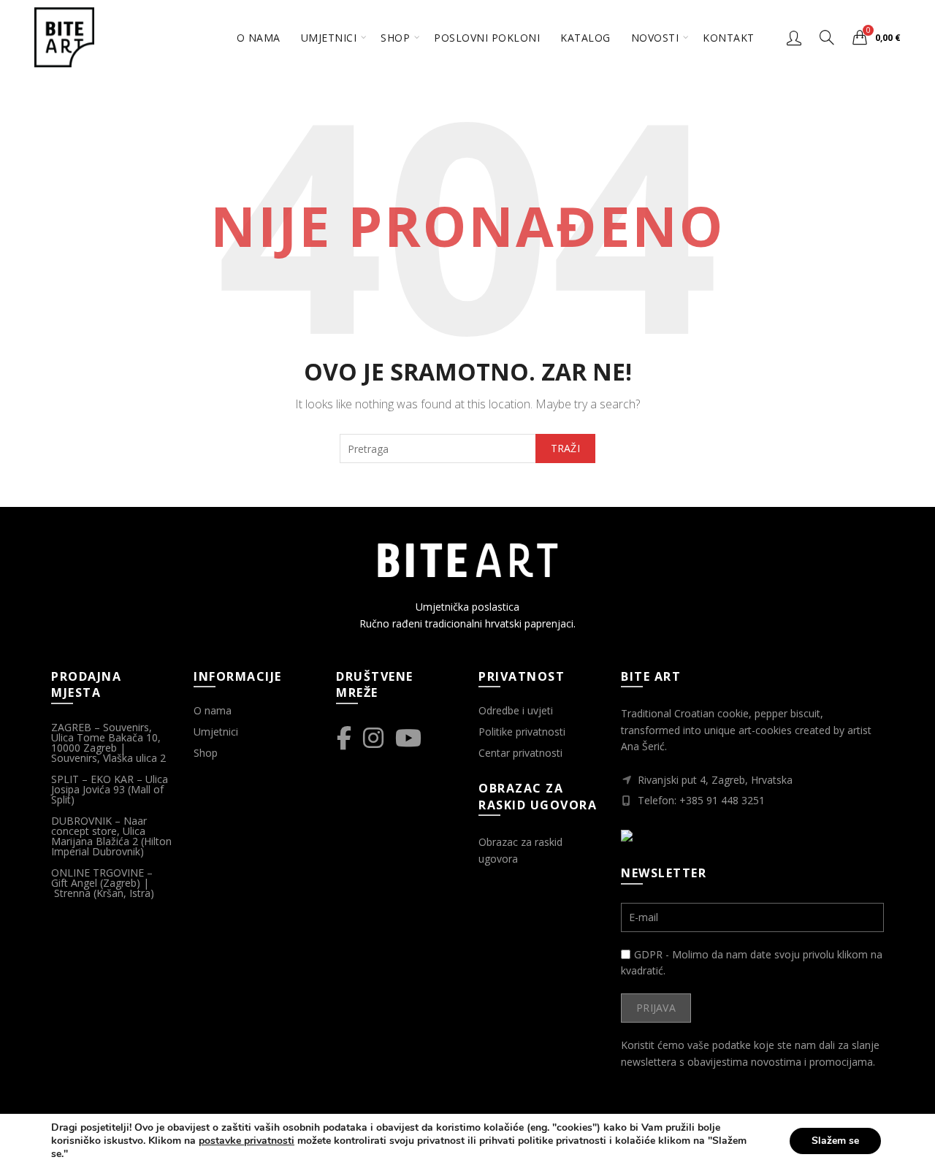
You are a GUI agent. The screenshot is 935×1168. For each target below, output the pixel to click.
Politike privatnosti (521, 731)
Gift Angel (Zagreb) (95, 883)
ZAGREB (71, 727)
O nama (258, 38)
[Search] (827, 37)
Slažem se (835, 1141)
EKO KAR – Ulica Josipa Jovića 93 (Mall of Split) (109, 789)
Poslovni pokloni (487, 38)
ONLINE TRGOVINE (97, 872)
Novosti (655, 38)
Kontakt (729, 38)
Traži (566, 448)
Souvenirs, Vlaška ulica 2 (108, 758)
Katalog (585, 38)
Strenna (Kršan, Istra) (105, 893)
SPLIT (65, 779)
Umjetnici (329, 38)
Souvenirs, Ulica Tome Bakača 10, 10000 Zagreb (106, 737)
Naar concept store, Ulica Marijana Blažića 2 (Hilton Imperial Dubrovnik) (111, 836)
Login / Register (794, 37)
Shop (395, 38)
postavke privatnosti (246, 1141)
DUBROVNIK (81, 821)
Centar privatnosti (520, 753)
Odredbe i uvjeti (515, 710)
